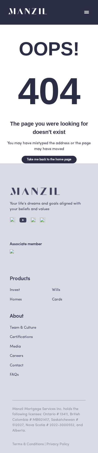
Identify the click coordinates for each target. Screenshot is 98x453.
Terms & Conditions (28, 444)
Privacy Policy (57, 444)
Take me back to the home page (49, 159)
